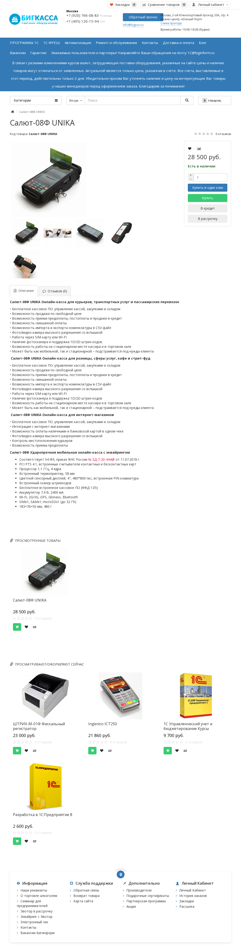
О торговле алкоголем (38, 895)
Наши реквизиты (33, 890)
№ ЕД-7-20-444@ (101, 459)
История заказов (193, 895)
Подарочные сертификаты (147, 895)
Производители (139, 890)
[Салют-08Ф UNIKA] (83, 179)
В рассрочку (207, 218)
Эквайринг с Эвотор (36, 916)
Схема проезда (171, 23)
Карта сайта (83, 901)
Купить (207, 198)
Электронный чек (34, 922)
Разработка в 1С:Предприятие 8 (42, 814)
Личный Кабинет (192, 890)
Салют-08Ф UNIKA (29, 600)
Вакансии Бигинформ (37, 933)
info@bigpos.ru (133, 25)
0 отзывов (223, 134)
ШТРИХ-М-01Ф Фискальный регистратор (39, 726)
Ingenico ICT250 (102, 723)
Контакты (28, 927)
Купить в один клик (207, 187)
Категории (22, 100)
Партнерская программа (146, 901)
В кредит (208, 208)
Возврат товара (86, 895)
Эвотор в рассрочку (36, 911)
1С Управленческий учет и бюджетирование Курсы (188, 726)
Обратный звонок (143, 17)
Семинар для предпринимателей (32, 903)
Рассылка (186, 906)
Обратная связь (86, 890)
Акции (131, 906)
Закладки (186, 901)
